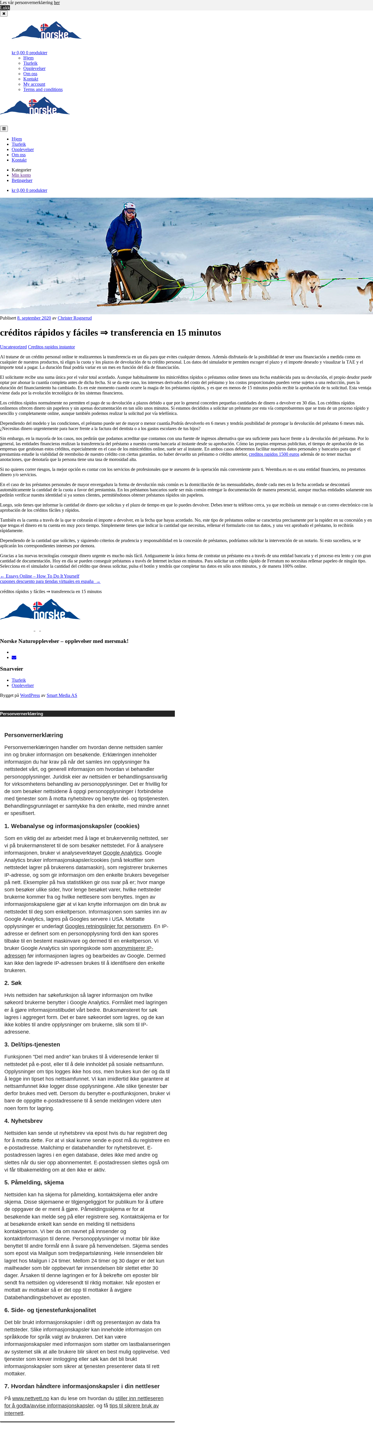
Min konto (21, 175)
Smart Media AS (62, 695)
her (57, 2)
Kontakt (30, 78)
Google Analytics (122, 853)
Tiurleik (30, 63)
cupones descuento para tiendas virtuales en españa (50, 581)
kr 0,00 (29, 52)
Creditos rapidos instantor (51, 346)
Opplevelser (34, 68)
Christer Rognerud (75, 317)
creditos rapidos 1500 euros (274, 454)
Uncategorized (13, 346)
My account (34, 84)
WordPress (30, 695)
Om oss (30, 73)
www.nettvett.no (30, 1398)
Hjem (28, 57)
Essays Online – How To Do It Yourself (39, 576)
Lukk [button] (5, 7)
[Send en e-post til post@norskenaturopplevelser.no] (14, 657)
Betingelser (22, 180)
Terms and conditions (43, 89)
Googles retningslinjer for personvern (108, 926)
